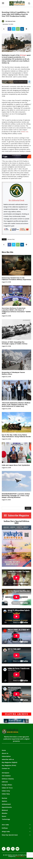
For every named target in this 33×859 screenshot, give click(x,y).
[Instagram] (8, 849)
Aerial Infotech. (20, 856)
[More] (26, 29)
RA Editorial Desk (10, 21)
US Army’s (23, 55)
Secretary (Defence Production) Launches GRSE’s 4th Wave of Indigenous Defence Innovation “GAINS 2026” (16, 310)
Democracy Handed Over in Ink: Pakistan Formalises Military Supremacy (16, 278)
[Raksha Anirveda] (17, 3)
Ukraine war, (24, 131)
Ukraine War (11, 239)
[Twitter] (13, 29)
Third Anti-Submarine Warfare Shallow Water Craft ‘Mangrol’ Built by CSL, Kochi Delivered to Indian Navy (16, 404)
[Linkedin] (22, 29)
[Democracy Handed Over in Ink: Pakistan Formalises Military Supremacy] (16, 265)
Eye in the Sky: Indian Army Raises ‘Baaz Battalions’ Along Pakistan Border (16, 435)
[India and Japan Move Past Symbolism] (16, 452)
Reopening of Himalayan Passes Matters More (13, 373)
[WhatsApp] (18, 29)
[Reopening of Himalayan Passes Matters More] (16, 360)
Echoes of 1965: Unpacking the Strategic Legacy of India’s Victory (14, 343)
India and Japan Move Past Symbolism (16, 465)
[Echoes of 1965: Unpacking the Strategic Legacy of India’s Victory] (16, 329)
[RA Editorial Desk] (3, 21)
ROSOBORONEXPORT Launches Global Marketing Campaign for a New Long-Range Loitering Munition (16, 495)
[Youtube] (17, 849)
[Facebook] (9, 29)
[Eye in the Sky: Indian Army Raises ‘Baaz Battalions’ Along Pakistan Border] (16, 422)
